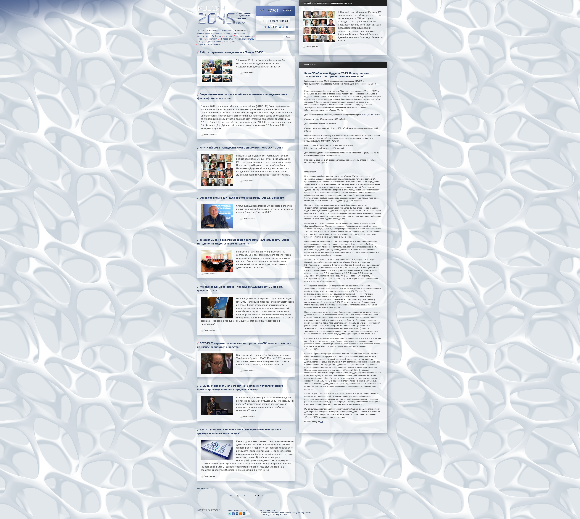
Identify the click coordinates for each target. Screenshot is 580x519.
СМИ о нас (216, 36)
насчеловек (275, 10)
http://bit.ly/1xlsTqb (371, 114)
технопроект (227, 30)
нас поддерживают (244, 36)
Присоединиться (278, 20)
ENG (243, 23)
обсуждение (203, 36)
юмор (199, 38)
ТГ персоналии (226, 38)
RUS (238, 23)
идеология (213, 30)
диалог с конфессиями (234, 33)
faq (233, 41)
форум (201, 41)
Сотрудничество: (267, 510)
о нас (226, 41)
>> (262, 495)
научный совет (241, 30)
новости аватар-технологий (209, 33)
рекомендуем (243, 38)
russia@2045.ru (304, 512)
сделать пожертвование (209, 44)
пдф (321, 421)
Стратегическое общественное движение (243, 16)
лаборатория (211, 38)
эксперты (201, 30)
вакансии (228, 36)
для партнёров (214, 41)
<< (231, 495)
